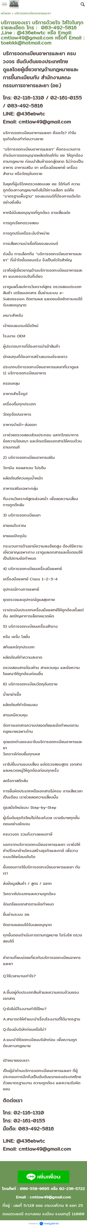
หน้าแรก (6, 13)
